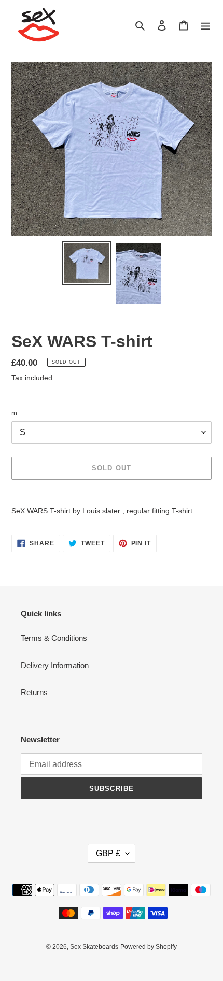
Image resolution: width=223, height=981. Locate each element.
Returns (34, 692)
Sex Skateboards (94, 946)
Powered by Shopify (148, 946)
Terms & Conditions (54, 637)
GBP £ (108, 853)
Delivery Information (55, 665)
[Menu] (205, 25)
